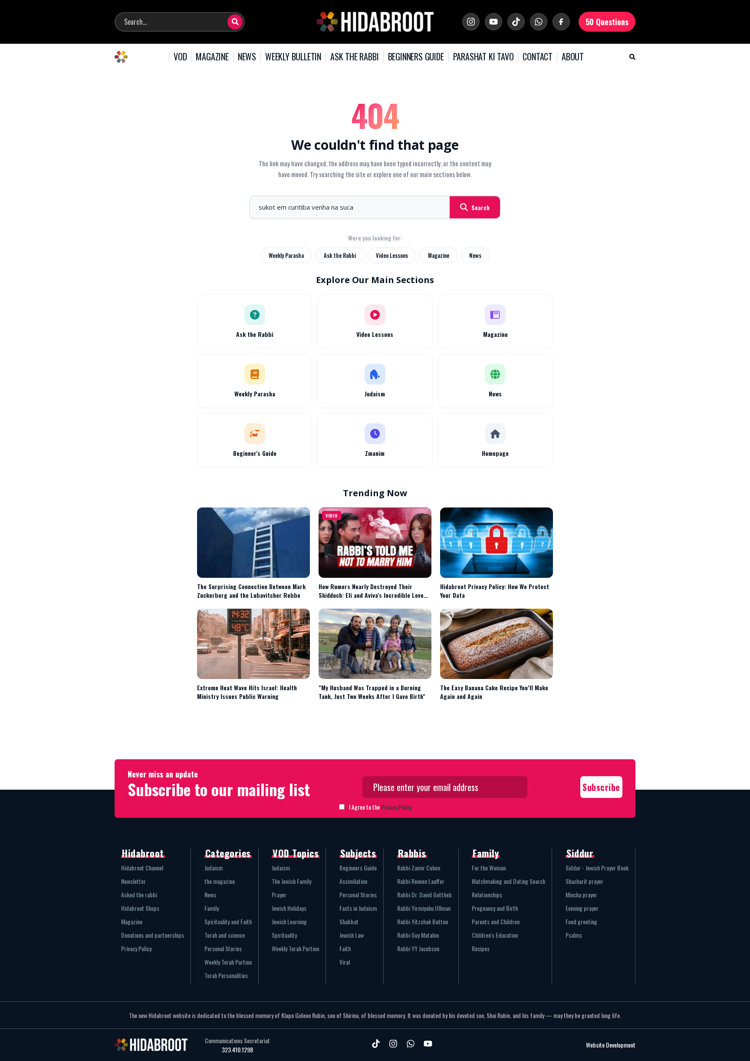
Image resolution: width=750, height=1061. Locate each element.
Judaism (213, 867)
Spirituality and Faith (228, 921)
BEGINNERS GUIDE (416, 57)
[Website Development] (560, 1044)
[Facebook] (561, 21)
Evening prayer (582, 908)
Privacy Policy (396, 806)
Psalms (574, 934)
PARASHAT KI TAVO (483, 57)
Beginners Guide (358, 867)
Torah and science (224, 934)
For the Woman (489, 867)
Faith (345, 948)
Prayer (279, 894)
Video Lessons (392, 255)
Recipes (481, 948)
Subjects (358, 853)
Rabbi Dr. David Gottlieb (424, 894)
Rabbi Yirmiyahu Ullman (424, 908)
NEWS (247, 57)
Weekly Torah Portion (228, 961)
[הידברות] (375, 22)
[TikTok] (516, 21)
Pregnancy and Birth (495, 908)
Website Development (610, 1044)
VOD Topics (296, 853)
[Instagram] (471, 21)
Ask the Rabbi (340, 255)
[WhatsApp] (538, 21)
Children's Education (495, 934)
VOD (180, 57)
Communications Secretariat (237, 1041)
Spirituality (284, 934)
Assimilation (353, 881)
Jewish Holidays (289, 908)
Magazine (438, 255)
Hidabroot (143, 853)
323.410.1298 (237, 1050)
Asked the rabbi (139, 894)
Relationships (487, 894)
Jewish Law (351, 934)
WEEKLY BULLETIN (293, 57)
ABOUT (573, 57)
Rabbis (412, 853)
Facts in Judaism (358, 908)
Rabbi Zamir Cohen (418, 867)
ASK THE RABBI (354, 57)
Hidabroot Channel (142, 867)
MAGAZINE (212, 57)
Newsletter (133, 881)
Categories (228, 853)
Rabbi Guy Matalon (418, 934)
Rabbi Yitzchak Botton (422, 921)
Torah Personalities (226, 975)
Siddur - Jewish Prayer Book (597, 867)
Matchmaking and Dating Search (508, 881)
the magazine (219, 881)
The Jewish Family (291, 881)
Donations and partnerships (152, 934)
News (475, 255)
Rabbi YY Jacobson (418, 948)
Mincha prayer (581, 894)
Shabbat (349, 921)
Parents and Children (496, 921)
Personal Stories (223, 948)
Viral (344, 961)
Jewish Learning (289, 921)
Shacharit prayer (584, 881)
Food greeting (581, 921)
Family (211, 908)
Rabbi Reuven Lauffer (420, 881)
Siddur (579, 853)
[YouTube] (493, 21)
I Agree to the (380, 806)
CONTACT (538, 57)
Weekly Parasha (286, 255)
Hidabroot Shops (140, 908)
